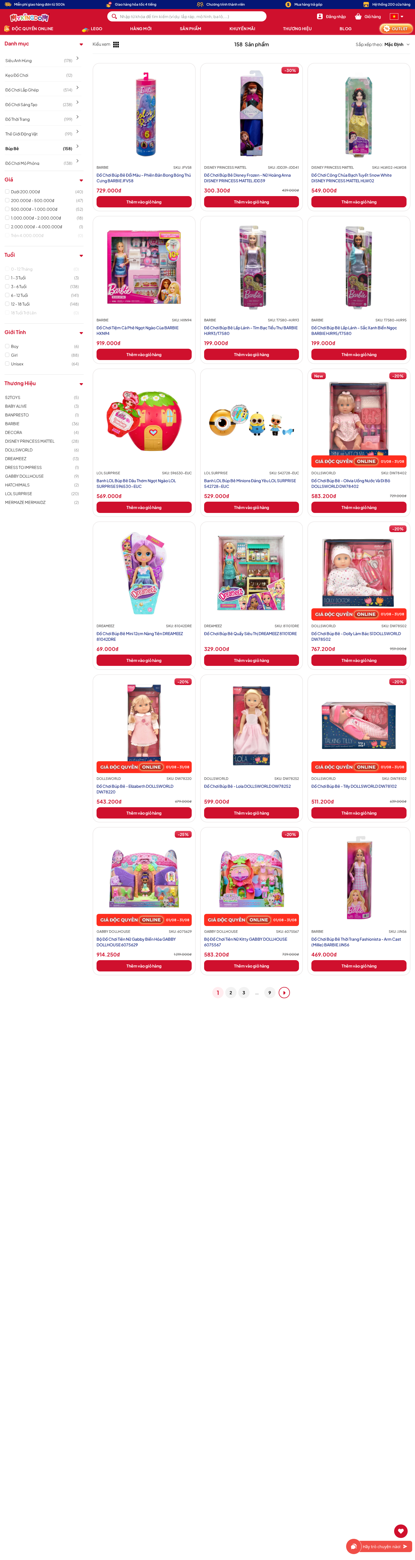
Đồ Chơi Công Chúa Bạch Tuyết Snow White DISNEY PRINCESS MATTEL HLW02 (351, 177)
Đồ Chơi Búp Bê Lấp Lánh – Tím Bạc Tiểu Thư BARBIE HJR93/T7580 (251, 330)
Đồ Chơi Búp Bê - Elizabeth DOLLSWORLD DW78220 (135, 789)
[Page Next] (284, 993)
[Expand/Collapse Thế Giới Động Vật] (77, 129)
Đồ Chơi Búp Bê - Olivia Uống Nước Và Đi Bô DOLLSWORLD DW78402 (350, 483)
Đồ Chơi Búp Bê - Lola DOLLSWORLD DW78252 (247, 786)
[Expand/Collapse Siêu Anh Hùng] (77, 56)
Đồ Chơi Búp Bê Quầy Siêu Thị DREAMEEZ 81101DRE (250, 633)
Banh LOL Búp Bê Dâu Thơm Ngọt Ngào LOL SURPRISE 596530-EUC (136, 483)
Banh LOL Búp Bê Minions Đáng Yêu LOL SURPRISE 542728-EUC (250, 483)
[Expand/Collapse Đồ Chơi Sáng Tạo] (77, 100)
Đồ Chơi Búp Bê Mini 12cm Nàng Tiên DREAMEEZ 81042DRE (140, 636)
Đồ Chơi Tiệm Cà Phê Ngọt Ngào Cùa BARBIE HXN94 (137, 330)
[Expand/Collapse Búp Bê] (77, 144)
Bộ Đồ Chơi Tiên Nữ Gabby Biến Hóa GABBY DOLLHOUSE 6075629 (136, 941)
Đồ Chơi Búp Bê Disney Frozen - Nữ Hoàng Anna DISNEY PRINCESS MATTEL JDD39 (247, 177)
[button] (368, 16)
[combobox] (187, 16)
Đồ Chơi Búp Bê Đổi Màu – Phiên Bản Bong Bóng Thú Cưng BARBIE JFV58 (144, 177)
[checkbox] (47, 191)
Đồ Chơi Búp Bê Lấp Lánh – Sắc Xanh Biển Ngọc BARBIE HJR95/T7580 (354, 330)
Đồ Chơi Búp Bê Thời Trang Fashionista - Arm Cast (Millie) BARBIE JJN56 (356, 941)
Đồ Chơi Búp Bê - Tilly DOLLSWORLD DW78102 (354, 786)
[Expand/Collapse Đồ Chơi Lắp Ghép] (77, 85)
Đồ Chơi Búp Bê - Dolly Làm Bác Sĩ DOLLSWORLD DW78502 (356, 636)
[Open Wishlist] (401, 1531)
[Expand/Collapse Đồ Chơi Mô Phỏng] (77, 159)
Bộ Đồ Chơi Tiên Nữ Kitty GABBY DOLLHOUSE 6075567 (245, 941)
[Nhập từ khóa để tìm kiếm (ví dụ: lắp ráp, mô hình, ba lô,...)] (114, 16)
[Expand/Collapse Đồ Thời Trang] (77, 115)
